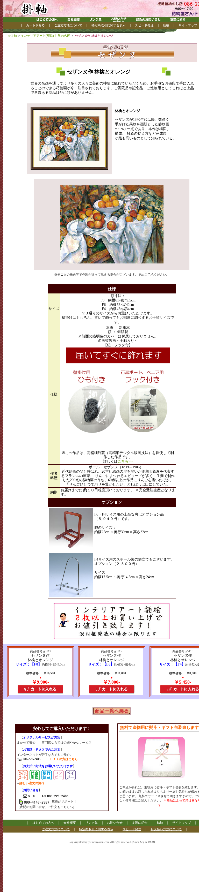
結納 (166, 25)
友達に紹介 (139, 823)
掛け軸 (13, 35)
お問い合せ (115, 823)
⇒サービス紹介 (77, 737)
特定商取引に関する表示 (108, 25)
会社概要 (69, 823)
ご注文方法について (68, 25)
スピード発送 (144, 25)
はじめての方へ (43, 823)
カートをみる (35, 25)
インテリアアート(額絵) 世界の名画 (46, 35)
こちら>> (125, 461)
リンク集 (91, 823)
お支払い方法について (166, 829)
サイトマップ (188, 25)
